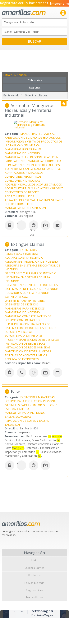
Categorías (35, 80)
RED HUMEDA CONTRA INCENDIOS (27, 324)
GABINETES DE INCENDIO (21, 304)
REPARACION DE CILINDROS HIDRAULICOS (32, 165)
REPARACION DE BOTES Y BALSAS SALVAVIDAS (27, 422)
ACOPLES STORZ (15, 188)
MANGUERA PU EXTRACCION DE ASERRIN (31, 157)
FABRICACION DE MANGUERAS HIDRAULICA (33, 161)
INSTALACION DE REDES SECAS (25, 343)
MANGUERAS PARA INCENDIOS (25, 308)
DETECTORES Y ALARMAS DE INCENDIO (30, 273)
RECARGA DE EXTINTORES (22, 359)
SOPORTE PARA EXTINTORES (24, 335)
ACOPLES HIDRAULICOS (20, 184)
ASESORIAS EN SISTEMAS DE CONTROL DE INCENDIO (32, 267)
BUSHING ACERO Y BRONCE (45, 188)
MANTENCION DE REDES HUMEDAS (28, 351)
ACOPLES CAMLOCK (49, 184)
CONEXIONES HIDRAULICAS (22, 180)
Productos (34, 575)
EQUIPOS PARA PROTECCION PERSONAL (31, 401)
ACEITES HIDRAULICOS (19, 196)
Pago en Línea (34, 590)
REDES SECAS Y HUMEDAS (21, 253)
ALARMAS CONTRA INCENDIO (24, 257)
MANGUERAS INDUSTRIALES (23, 149)
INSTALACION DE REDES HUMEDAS (27, 347)
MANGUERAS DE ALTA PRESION (25, 208)
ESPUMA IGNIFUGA (17, 409)
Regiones (35, 87)
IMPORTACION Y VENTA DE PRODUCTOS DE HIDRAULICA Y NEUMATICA (33, 143)
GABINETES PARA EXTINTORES (25, 300)
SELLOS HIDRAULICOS (19, 204)
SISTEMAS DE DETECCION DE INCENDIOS (31, 289)
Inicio (34, 560)
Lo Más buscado (34, 583)
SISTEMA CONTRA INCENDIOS (24, 328)
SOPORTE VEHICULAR (19, 332)
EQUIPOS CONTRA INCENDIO (24, 320)
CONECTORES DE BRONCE (22, 192)
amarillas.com (24, 12)
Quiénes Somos (34, 568)
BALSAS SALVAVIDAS (18, 416)
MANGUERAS (46, 397)
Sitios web (32, 232)
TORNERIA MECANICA (19, 169)
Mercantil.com (34, 597)
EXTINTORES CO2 (16, 296)
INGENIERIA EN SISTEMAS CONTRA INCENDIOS (27, 279)
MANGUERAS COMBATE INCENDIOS (28, 316)
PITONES (51, 328)
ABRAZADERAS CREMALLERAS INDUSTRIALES (34, 200)
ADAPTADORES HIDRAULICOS (24, 173)
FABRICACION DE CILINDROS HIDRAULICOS (33, 137)
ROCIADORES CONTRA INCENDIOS (27, 293)
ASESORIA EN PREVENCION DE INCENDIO (31, 261)
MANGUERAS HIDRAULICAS (37, 134)
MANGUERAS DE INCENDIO (22, 153)
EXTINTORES (28, 250)
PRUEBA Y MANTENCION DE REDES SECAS (32, 339)
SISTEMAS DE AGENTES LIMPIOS (26, 355)
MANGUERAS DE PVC (47, 169)
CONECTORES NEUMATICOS (23, 176)
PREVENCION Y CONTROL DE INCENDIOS (31, 285)
